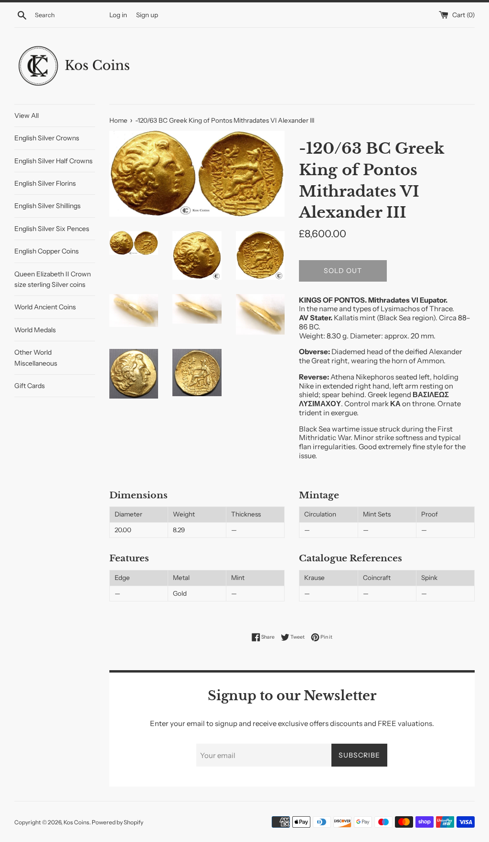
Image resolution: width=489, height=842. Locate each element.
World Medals (35, 330)
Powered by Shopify (117, 822)
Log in (118, 15)
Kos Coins (76, 822)
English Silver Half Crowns (53, 161)
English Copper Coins (46, 251)
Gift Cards (29, 385)
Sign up (147, 15)
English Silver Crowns (46, 138)
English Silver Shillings (47, 205)
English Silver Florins (45, 183)
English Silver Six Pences (51, 228)
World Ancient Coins (45, 307)
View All (26, 115)
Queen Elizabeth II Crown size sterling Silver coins (52, 279)
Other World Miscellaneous (35, 357)
